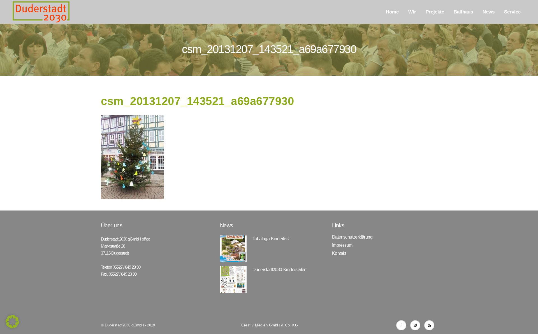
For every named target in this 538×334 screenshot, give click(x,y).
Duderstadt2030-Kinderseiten (279, 269)
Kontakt (339, 253)
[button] (12, 321)
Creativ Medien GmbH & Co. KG (269, 325)
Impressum (342, 245)
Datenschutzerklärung (352, 237)
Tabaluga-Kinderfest (270, 238)
